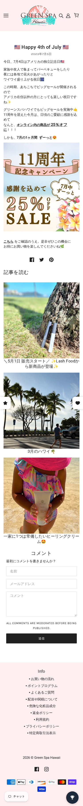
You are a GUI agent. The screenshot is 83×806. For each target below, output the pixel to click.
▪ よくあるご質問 (41, 692)
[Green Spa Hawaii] (38, 15)
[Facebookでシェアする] (32, 259)
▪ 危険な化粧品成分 (41, 706)
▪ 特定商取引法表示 (41, 733)
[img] (61, 15)
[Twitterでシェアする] (41, 259)
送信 (42, 638)
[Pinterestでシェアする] (51, 259)
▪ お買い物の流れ (41, 679)
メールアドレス (20, 583)
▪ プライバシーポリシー (41, 726)
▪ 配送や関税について (42, 699)
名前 (13, 570)
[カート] (77, 15)
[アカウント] (67, 15)
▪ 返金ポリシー (41, 713)
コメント (16, 596)
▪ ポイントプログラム (42, 686)
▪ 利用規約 (41, 719)
